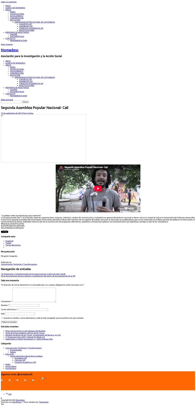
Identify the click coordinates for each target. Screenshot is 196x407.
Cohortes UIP (20, 360)
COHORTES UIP (25, 24)
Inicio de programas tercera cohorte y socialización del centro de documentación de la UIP (38, 276)
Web (3, 314)
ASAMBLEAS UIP (26, 26)
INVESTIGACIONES (26, 30)
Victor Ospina (27, 113)
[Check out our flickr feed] (35, 383)
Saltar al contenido (9, 2)
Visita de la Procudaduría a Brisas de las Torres (25, 333)
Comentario (6, 301)
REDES (12, 12)
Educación (9, 354)
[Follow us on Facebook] (4, 383)
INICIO (8, 6)
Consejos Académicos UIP (25, 362)
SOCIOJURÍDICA (16, 16)
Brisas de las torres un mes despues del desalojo (25, 331)
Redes (7, 364)
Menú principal (7, 100)
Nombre (5, 305)
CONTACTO (10, 39)
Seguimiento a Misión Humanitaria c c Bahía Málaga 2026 (29, 339)
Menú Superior (7, 44)
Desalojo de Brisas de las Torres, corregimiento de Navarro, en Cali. (33, 335)
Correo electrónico (9, 309)
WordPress (16, 402)
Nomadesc (9, 50)
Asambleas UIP (21, 358)
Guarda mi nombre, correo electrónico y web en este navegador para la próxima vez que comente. (44, 318)
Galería (13, 352)
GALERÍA (13, 34)
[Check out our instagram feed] (28, 383)
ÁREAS (8, 10)
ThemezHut (43, 402)
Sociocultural (10, 366)
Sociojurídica (10, 368)
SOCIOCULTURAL (17, 14)
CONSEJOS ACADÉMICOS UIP (31, 28)
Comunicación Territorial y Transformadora (19, 264)
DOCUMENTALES (17, 36)
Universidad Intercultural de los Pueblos (26, 356)
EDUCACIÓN (15, 20)
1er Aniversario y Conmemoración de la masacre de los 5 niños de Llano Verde (33, 274)
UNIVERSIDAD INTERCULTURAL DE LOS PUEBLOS (35, 22)
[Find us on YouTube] (20, 383)
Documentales (16, 350)
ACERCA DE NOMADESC (15, 8)
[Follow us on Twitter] (12, 383)
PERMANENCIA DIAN (18, 41)
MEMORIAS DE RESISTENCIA (17, 32)
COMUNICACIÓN (17, 18)
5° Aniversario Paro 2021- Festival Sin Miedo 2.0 (25, 337)
